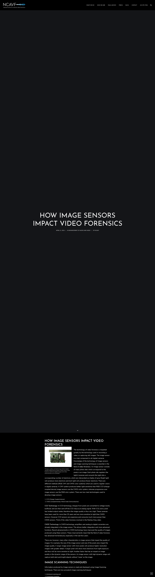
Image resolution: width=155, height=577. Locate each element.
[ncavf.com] (14, 5)
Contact (134, 5)
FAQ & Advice (112, 5)
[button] (151, 5)
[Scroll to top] (151, 573)
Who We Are (101, 5)
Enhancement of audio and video (80, 230)
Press (121, 5)
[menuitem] (90, 5)
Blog (127, 5)
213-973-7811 (144, 5)
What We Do (90, 5)
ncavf (97, 230)
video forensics (85, 467)
